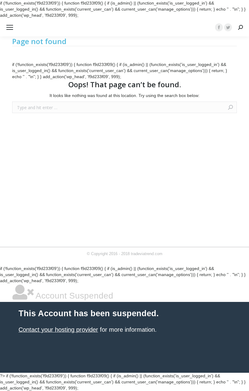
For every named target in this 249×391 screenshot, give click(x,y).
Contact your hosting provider (58, 329)
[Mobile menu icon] (9, 27)
